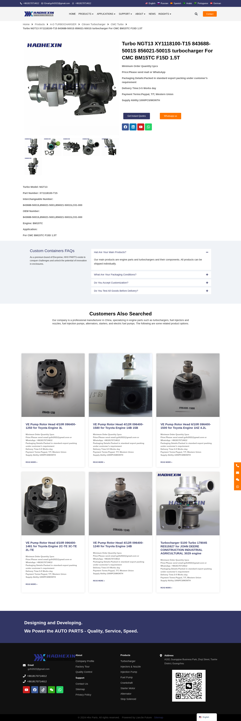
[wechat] (237, 479)
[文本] (237, 465)
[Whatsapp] (148, 126)
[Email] (24, 665)
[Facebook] (125, 126)
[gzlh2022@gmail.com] (237, 472)
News (152, 14)
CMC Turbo (117, 24)
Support (124, 14)
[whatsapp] (237, 486)
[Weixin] (51, 689)
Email (31, 665)
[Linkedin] (133, 126)
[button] (196, 13)
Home (72, 14)
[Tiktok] (43, 689)
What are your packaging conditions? (115, 274)
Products (85, 14)
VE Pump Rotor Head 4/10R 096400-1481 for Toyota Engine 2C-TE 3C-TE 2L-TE (51, 546)
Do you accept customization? (111, 282)
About (139, 14)
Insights (163, 14)
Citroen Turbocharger (93, 24)
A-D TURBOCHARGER (63, 24)
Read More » (31, 462)
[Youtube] (140, 126)
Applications (105, 14)
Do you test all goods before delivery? (116, 290)
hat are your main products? (110, 252)
